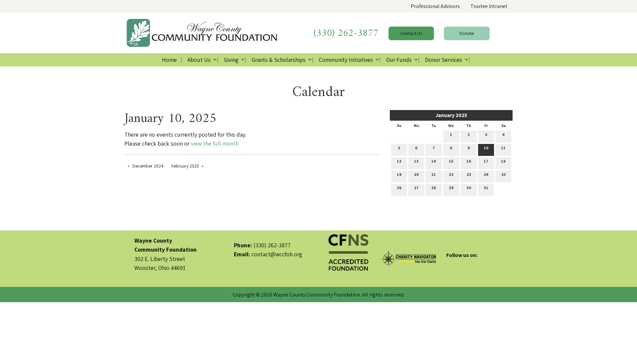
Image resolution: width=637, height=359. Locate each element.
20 (416, 174)
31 (486, 187)
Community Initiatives (346, 59)
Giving (231, 59)
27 (416, 187)
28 (433, 187)
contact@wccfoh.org (276, 254)
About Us (199, 59)
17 (486, 161)
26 (399, 187)
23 (468, 174)
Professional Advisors (435, 6)
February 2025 (185, 166)
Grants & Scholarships (279, 59)
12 (399, 161)
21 (433, 174)
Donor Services (443, 59)
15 (451, 161)
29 (451, 187)
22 (451, 174)
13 (416, 161)
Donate (467, 33)
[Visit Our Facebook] (451, 263)
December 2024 (148, 166)
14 (433, 161)
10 (486, 147)
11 (503, 147)
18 (503, 161)
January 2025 (451, 115)
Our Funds (399, 59)
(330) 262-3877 (346, 33)
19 (399, 174)
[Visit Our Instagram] (472, 263)
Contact (411, 33)
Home (169, 59)
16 (468, 161)
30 (468, 187)
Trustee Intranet (488, 6)
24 (486, 174)
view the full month (215, 143)
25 (503, 174)
